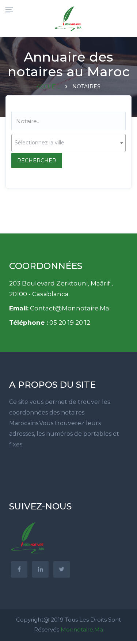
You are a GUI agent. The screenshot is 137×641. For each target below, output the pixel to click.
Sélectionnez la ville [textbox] (39, 142)
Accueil (48, 86)
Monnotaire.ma (82, 629)
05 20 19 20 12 (69, 322)
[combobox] (68, 143)
